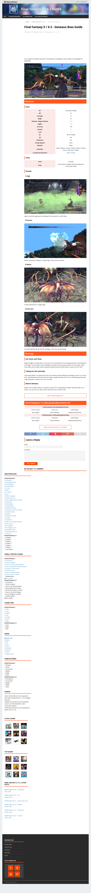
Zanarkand (9, 480)
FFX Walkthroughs (14, 16)
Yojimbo (8, 650)
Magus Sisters (10, 654)
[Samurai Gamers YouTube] (10, 874)
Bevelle (8, 518)
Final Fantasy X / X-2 (50, 32)
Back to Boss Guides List (55, 396)
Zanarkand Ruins (10, 529)
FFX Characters (27, 16)
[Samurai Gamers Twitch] (17, 874)
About (6, 855)
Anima (7, 652)
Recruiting (7, 852)
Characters (54, 410)
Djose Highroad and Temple (14, 500)
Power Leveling (10, 562)
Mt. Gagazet (9, 525)
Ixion (7, 644)
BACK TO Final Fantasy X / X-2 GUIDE (55, 427)
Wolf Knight (39, 32)
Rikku (7, 621)
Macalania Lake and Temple (14, 510)
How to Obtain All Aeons (13, 572)
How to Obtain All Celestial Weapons (16, 566)
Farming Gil (9, 560)
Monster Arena (10, 570)
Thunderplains (10, 506)
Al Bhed (8, 514)
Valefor (8, 640)
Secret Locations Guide (12, 574)
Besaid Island (9, 484)
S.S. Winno (9, 492)
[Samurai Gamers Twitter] (17, 868)
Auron (7, 619)
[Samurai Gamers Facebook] (10, 868)
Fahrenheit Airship (11, 516)
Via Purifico (9, 520)
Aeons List (9, 638)
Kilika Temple (71, 153)
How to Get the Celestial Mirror (15, 564)
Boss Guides (9, 578)
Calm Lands (9, 524)
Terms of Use (8, 847)
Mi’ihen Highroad (10, 496)
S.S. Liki (8, 488)
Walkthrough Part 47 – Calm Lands (15, 801)
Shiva (7, 646)
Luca (7, 494)
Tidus (7, 609)
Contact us (7, 850)
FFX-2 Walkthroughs (41, 16)
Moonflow (9, 502)
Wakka (8, 613)
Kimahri (8, 617)
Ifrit (7, 642)
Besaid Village (10, 486)
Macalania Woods (11, 508)
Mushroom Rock (10, 498)
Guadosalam (9, 504)
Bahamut (8, 648)
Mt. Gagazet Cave (11, 527)
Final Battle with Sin (11, 531)
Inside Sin (8, 533)
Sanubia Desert (10, 512)
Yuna (7, 611)
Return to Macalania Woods (14, 522)
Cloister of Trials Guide (12, 568)
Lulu (7, 615)
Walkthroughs (35, 410)
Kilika (7, 490)
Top (5, 16)
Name (26, 444)
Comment (27, 450)
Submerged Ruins (11, 482)
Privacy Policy (8, 844)
